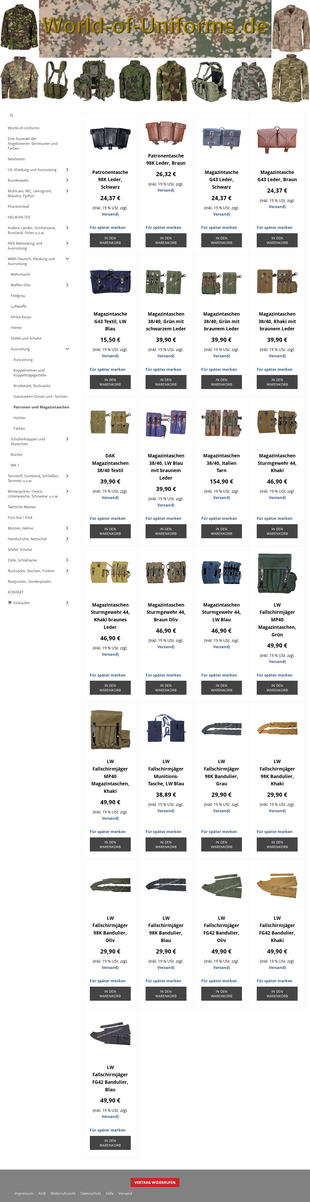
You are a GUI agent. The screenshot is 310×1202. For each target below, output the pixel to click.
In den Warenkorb (110, 240)
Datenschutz (90, 1193)
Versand (109, 214)
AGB (42, 1193)
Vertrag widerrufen (155, 1182)
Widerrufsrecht (63, 1193)
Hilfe (110, 1193)
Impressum (24, 1193)
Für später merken (108, 227)
